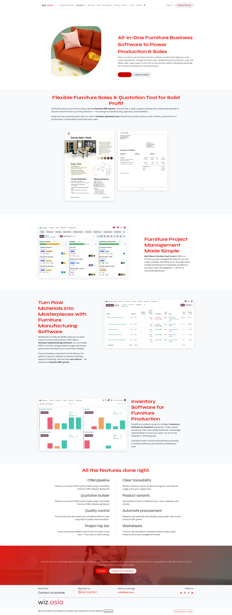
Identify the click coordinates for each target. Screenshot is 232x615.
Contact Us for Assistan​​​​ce (123, 571)
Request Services (184, 5)
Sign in (169, 5)
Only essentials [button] (179, 611)
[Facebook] (189, 592)
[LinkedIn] (181, 592)
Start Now (125, 74)
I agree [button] (190, 611)
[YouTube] (192, 592)
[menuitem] (67, 5)
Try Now (101, 571)
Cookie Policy (108, 611)
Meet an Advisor (142, 74)
